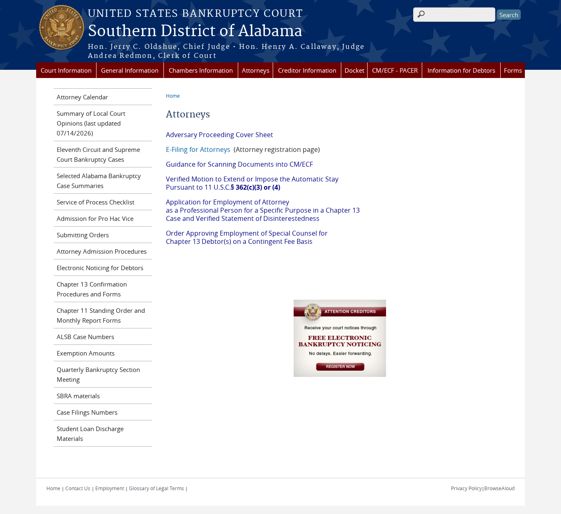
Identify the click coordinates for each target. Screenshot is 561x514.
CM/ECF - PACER (395, 70)
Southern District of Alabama (195, 31)
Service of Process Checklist (95, 202)
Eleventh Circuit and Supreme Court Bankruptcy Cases (98, 154)
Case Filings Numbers (87, 412)
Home (173, 95)
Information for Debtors (461, 70)
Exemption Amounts (86, 353)
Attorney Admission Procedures (102, 251)
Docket (354, 70)
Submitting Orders (83, 235)
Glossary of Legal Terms (156, 488)
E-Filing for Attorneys (199, 149)
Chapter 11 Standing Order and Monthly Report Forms (101, 315)
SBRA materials (78, 396)
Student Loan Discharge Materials (90, 434)
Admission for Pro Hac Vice (95, 218)
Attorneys (255, 70)
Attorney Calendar (82, 97)
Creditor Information (307, 70)
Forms (513, 70)
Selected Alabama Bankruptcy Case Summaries (99, 181)
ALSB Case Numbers (85, 337)
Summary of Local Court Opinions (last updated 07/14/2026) (91, 123)
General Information (130, 70)
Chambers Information (201, 70)
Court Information (66, 70)
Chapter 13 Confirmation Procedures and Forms (92, 289)
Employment (109, 488)
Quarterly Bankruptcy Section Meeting (98, 374)
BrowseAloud (499, 488)
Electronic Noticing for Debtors (100, 268)
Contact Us (77, 488)
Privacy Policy (466, 488)
